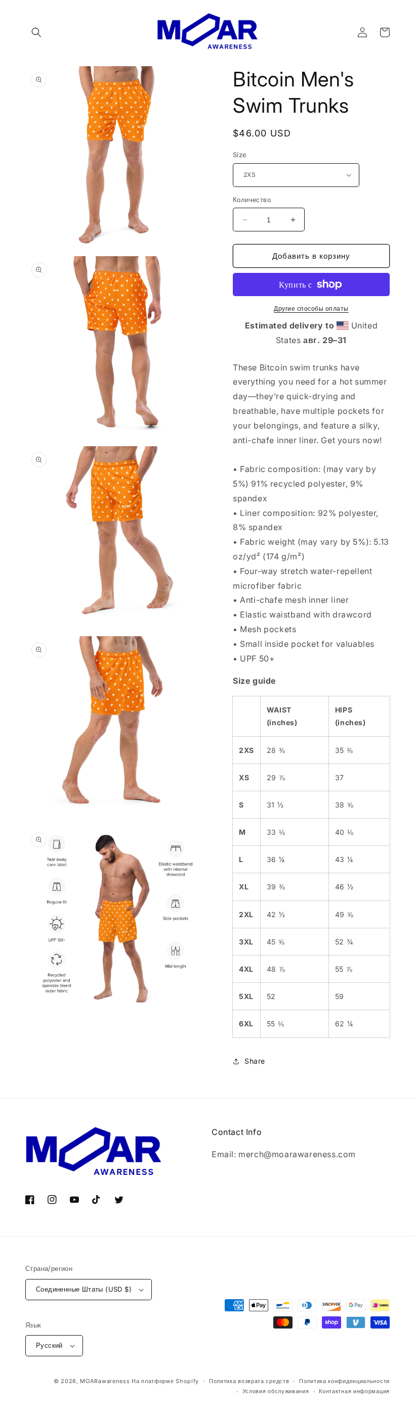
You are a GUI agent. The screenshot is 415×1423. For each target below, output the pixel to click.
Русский (49, 1345)
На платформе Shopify (165, 1381)
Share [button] (254, 1061)
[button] (36, 32)
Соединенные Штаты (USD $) (84, 1289)
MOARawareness (105, 1381)
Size (240, 155)
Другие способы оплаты (311, 308)
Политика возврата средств (249, 1381)
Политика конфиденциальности (344, 1381)
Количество (252, 200)
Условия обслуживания (275, 1391)
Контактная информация (354, 1391)
